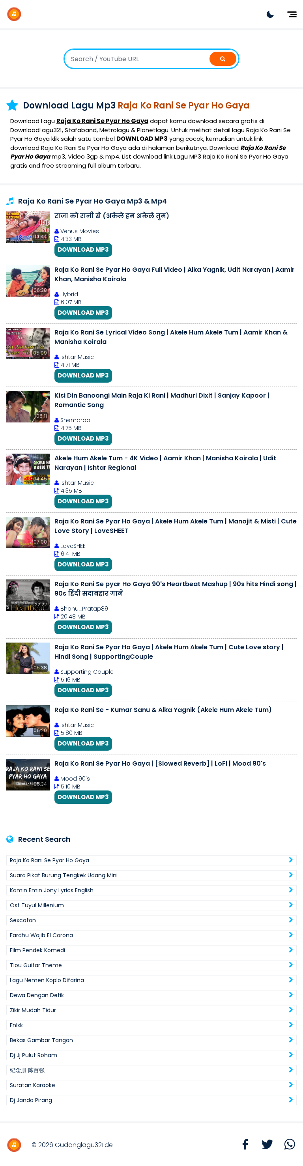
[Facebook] (241, 1144)
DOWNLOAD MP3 (83, 249)
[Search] (222, 59)
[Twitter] (263, 1144)
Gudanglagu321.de (84, 1144)
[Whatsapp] (286, 1144)
